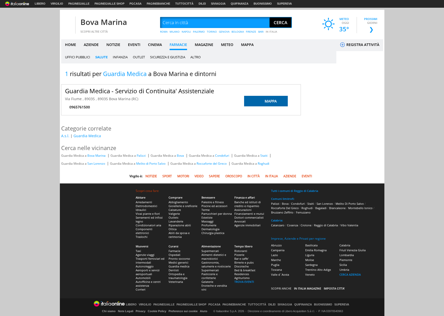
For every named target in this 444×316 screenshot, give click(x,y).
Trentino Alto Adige (318, 270)
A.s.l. (65, 135)
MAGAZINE (204, 44)
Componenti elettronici (144, 231)
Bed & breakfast (244, 270)
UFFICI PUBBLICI (77, 57)
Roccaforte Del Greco (285, 208)
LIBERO (40, 3)
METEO (227, 44)
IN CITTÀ (253, 176)
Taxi (138, 251)
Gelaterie (207, 282)
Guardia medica (179, 266)
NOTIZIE (113, 44)
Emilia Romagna (316, 250)
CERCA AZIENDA (350, 274)
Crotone (306, 225)
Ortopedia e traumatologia (178, 276)
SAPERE (214, 176)
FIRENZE (251, 31)
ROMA (164, 31)
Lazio (274, 255)
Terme (205, 210)
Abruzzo (276, 245)
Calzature (175, 210)
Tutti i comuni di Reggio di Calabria (294, 191)
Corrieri (140, 289)
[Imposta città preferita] (67, 23)
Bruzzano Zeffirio (282, 212)
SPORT (167, 176)
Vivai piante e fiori (148, 214)
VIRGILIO (57, 3)
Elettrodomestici (146, 206)
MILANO (175, 31)
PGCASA (136, 3)
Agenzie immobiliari (247, 225)
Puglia (275, 265)
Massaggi (207, 221)
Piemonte (345, 260)
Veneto (310, 274)
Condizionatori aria (148, 225)
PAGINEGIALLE (78, 3)
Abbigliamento (178, 202)
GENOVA (224, 31)
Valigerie (174, 214)
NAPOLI (186, 31)
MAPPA (247, 44)
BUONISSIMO (263, 3)
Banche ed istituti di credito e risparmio (247, 204)
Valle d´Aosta (280, 274)
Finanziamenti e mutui (249, 214)
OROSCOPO (233, 176)
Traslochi (141, 237)
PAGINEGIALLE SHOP (109, 3)
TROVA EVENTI (244, 282)
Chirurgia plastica (212, 233)
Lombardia (346, 255)
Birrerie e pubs (244, 262)
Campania (277, 250)
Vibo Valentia (349, 225)
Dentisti (174, 270)
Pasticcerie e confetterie (209, 276)
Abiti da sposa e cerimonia (179, 235)
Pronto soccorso (179, 259)
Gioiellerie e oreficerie (183, 206)
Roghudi (263, 163)
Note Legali (125, 311)
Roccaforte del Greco (212, 163)
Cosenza (292, 225)
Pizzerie (239, 255)
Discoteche (241, 266)
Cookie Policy (157, 311)
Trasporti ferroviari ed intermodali (150, 260)
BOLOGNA (238, 31)
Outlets (173, 217)
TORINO (212, 31)
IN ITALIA (271, 31)
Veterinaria (176, 282)
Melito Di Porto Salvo (350, 204)
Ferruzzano (303, 212)
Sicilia (343, 265)
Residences (241, 274)
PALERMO (199, 31)
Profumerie (208, 225)
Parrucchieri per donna (216, 214)
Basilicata (311, 245)
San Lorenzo (96, 163)
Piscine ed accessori (214, 206)
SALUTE (101, 57)
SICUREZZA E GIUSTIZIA (167, 57)
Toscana (276, 270)
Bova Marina (103, 22)
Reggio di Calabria (326, 225)
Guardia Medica (87, 135)
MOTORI (183, 176)
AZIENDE (91, 44)
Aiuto (203, 311)
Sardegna (311, 265)
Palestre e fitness (212, 202)
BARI (261, 31)
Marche (276, 260)
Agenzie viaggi (145, 255)
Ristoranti (240, 251)
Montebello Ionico (360, 208)
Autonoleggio (145, 266)
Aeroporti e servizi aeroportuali (148, 272)
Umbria (344, 270)
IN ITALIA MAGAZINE (307, 288)
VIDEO (199, 176)
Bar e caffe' (241, 259)
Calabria (344, 245)
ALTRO (195, 57)
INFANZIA (120, 57)
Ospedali (174, 255)
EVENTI (134, 44)
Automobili (143, 278)
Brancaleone (337, 208)
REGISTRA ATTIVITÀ (362, 44)
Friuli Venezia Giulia (352, 250)
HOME (70, 44)
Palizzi (141, 155)
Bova (181, 155)
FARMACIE (178, 44)
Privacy (140, 311)
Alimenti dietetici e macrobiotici (213, 257)
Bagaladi (321, 208)
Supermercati (210, 251)
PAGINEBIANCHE (158, 3)
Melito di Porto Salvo (151, 163)
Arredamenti (144, 202)
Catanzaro (277, 225)
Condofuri (222, 155)
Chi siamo (109, 311)
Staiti (264, 155)
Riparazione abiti (180, 225)
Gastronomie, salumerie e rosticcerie (216, 264)
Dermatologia (210, 229)
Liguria (309, 255)
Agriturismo (242, 278)
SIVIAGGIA (218, 3)
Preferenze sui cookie (183, 311)
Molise (309, 260)
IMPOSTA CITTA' (334, 288)
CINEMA (155, 44)
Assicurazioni (243, 210)
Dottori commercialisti (249, 217)
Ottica (173, 229)
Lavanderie (176, 221)
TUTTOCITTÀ (184, 3)
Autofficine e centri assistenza (148, 283)
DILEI (202, 3)
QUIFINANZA (239, 3)
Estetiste (206, 217)
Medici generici (178, 262)
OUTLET (139, 57)
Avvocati (240, 221)
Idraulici (141, 210)
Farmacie (174, 251)
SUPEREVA (284, 3)
